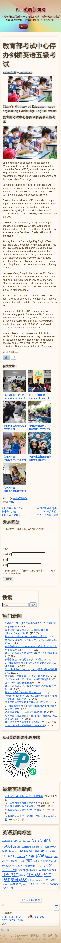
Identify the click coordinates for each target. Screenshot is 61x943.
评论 (5, 549)
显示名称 (7, 554)
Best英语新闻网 (31, 9)
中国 (36, 855)
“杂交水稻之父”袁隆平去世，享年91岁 (25, 725)
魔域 (4, 923)
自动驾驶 (41, 880)
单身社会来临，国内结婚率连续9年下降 (26, 712)
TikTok (39, 850)
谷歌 (26, 884)
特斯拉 (25, 870)
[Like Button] (6, 357)
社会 (10, 501)
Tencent (14, 851)
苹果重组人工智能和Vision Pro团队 (23, 809)
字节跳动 (46, 861)
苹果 (16, 884)
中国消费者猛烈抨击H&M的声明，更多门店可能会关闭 (47, 511)
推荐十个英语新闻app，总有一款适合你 (26, 636)
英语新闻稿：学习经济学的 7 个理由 (24, 659)
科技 (35, 875)
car (32, 840)
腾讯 (31, 880)
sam (39, 847)
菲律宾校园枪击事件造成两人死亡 (23, 803)
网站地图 (4, 930)
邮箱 (5, 559)
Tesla (26, 850)
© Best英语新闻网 (30, 900)
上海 (21, 856)
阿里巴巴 (38, 884)
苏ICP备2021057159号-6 (15, 917)
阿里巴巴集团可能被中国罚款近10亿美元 (26, 702)
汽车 (48, 865)
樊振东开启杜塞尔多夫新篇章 (20, 806)
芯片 (51, 880)
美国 (19, 880)
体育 (49, 857)
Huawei (30, 847)
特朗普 (36, 870)
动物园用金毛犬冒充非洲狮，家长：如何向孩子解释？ (12, 511)
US (9, 856)
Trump (50, 851)
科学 (22, 875)
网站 (5, 565)
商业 (10, 861)
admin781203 (25, 72)
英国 (5, 884)
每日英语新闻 (20, 498)
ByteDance (18, 841)
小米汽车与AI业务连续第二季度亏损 (24, 796)
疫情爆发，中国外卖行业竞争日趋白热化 (26, 676)
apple (6, 841)
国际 (33, 861)
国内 (19, 861)
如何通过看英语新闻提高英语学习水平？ (26, 722)
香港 (52, 884)
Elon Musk (19, 847)
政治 (29, 866)
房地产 (10, 866)
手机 (20, 865)
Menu (23, 26)
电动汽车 (49, 870)
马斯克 (7, 888)
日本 (37, 866)
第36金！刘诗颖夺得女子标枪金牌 (23, 692)
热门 (9, 870)
